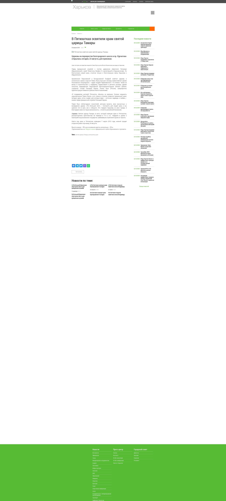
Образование (96, 476)
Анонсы (135, 1)
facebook (152, 12)
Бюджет (95, 463)
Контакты (115, 455)
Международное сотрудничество (101, 460)
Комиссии (136, 458)
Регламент (136, 460)
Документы (119, 28)
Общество (95, 481)
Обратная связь (149, 1)
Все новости (96, 453)
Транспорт (95, 498)
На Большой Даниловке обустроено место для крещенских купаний (78, 196)
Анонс (94, 491)
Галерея (141, 1)
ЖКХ (94, 473)
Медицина (95, 478)
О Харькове (128, 1)
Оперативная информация (99, 488)
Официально (96, 455)
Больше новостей (144, 186)
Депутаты (136, 453)
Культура (95, 483)
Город (94, 458)
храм (96, 135)
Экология (95, 471)
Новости (82, 28)
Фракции (136, 455)
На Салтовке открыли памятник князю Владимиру (116, 193)
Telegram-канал (90, 129)
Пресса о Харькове (118, 463)
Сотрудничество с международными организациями (102, 494)
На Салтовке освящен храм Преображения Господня (98, 193)
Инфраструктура (97, 468)
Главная (74, 33)
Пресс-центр (94, 28)
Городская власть (106, 28)
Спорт (94, 486)
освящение (91, 135)
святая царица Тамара (81, 135)
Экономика (95, 465)
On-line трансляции (118, 458)
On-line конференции (118, 460)
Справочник (131, 28)
